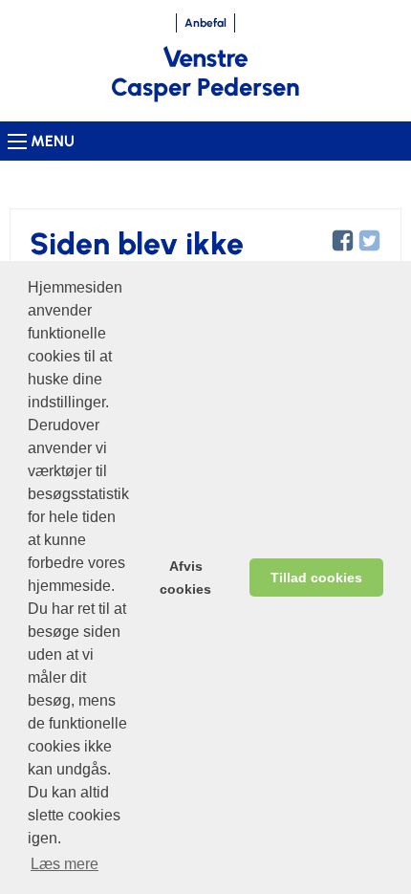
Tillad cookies (316, 577)
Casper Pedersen (205, 86)
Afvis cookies (185, 577)
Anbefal (205, 23)
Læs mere (64, 864)
